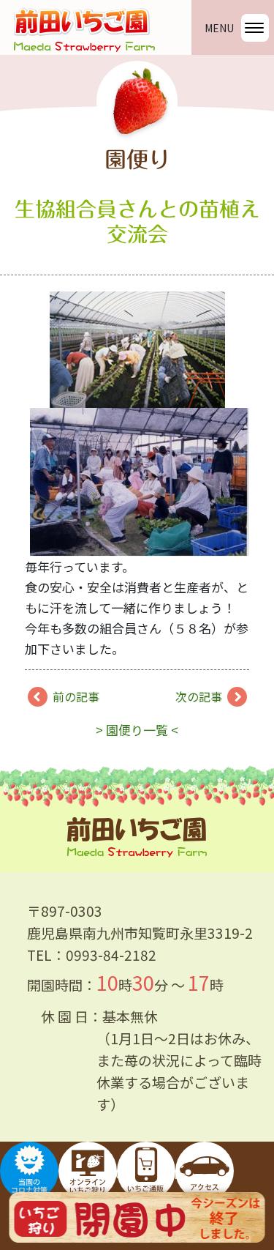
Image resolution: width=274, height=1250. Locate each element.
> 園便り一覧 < (137, 730)
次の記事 (198, 696)
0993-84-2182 (111, 954)
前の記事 (76, 696)
